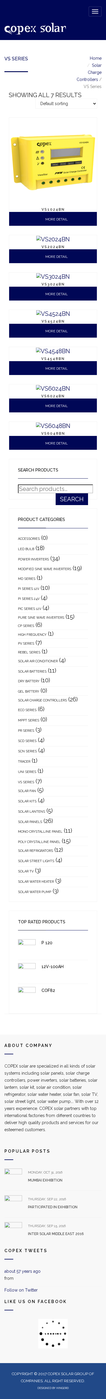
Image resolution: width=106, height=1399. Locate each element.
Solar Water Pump (34, 892)
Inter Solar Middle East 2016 (56, 1234)
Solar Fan (27, 791)
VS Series (26, 782)
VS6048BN (53, 434)
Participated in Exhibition (52, 1207)
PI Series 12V (28, 589)
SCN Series (27, 751)
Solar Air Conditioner (38, 661)
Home (96, 58)
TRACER (24, 762)
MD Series (26, 579)
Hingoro (62, 1388)
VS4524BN (53, 321)
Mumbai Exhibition (45, 1180)
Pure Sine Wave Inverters (41, 618)
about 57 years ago (22, 1271)
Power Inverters (33, 559)
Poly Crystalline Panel (39, 842)
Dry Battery (28, 681)
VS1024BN (53, 210)
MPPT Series (28, 720)
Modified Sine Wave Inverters (44, 569)
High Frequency (32, 635)
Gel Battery (28, 691)
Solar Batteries (32, 671)
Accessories (29, 539)
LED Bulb (26, 549)
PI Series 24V (28, 599)
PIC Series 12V (29, 609)
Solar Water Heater (36, 882)
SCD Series (27, 741)
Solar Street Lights (36, 861)
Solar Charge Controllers (89, 72)
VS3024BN (53, 284)
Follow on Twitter (21, 1290)
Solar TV (26, 871)
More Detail (56, 219)
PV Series (26, 643)
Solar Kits (27, 801)
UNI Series (27, 772)
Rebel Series (29, 652)
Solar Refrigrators (35, 851)
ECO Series (27, 710)
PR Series (26, 731)
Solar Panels (30, 822)
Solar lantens (31, 812)
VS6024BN (53, 396)
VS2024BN (53, 247)
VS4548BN (53, 359)
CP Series (26, 626)
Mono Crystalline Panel (40, 832)
